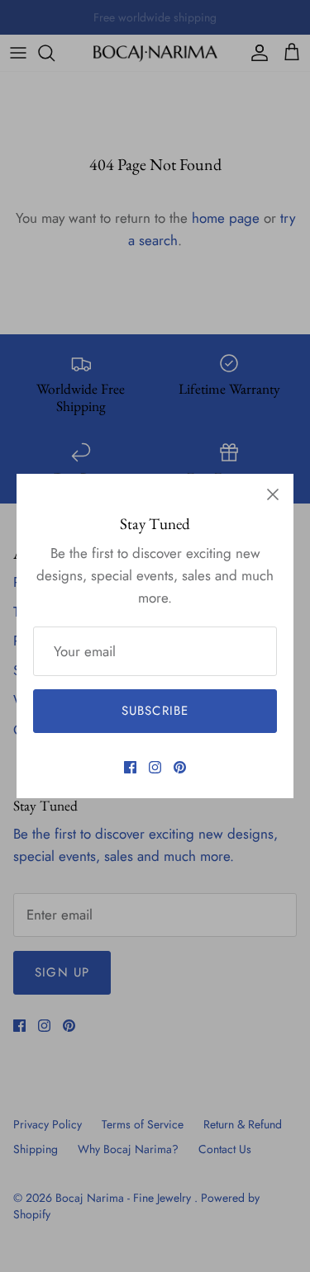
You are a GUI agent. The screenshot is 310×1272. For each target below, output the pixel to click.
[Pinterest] (180, 767)
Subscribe (155, 711)
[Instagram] (155, 767)
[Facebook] (130, 767)
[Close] (273, 494)
